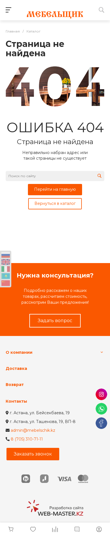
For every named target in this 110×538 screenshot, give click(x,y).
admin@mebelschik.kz (33, 430)
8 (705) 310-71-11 (27, 439)
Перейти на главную (55, 189)
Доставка (16, 368)
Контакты (16, 401)
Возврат (15, 384)
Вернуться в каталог (55, 203)
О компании (19, 352)
